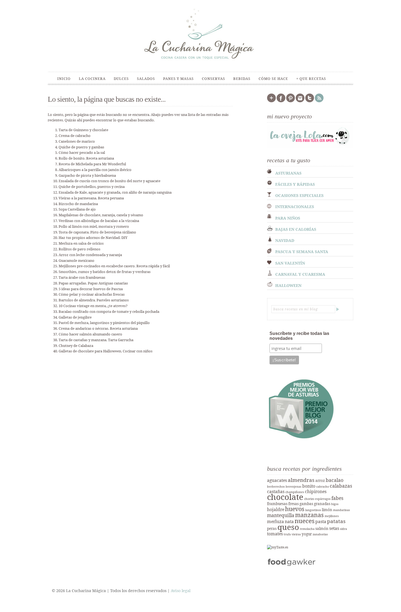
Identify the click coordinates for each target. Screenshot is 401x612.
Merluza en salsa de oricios (81, 243)
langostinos (313, 510)
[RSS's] (319, 101)
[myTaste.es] (277, 547)
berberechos (276, 486)
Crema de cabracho (75, 135)
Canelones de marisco (77, 141)
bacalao (334, 480)
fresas (293, 503)
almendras (301, 480)
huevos (294, 509)
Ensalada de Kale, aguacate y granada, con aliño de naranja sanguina (115, 192)
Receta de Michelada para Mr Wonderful (92, 163)
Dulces (121, 78)
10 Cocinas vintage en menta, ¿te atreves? (93, 305)
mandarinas (341, 510)
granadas (322, 503)
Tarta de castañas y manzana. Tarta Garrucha (96, 339)
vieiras (296, 534)
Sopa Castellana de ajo (77, 209)
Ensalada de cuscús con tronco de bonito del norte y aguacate (109, 180)
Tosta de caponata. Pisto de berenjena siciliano (97, 232)
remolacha (307, 529)
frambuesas (277, 503)
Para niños (287, 218)
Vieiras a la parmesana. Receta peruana (91, 198)
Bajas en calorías (295, 229)
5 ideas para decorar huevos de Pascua (91, 288)
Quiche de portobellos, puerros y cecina (92, 186)
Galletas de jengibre (75, 317)
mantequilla (280, 515)
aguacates (277, 480)
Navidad (284, 240)
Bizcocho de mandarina (78, 203)
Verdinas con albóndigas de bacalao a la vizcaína (99, 220)
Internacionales (294, 206)
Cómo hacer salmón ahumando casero (90, 334)
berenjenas (293, 486)
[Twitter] (309, 101)
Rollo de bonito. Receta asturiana (86, 158)
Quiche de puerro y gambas (81, 147)
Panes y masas (178, 78)
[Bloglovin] (271, 101)
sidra (343, 529)
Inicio (64, 78)
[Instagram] (300, 101)
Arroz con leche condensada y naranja (90, 254)
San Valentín (290, 263)
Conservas (213, 78)
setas (334, 528)
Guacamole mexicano (76, 260)
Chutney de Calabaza (76, 345)
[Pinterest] (290, 101)
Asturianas (288, 173)
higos (335, 504)
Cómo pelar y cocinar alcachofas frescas (92, 294)
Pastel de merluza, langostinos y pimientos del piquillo (104, 322)
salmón (321, 528)
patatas (336, 521)
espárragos (323, 499)
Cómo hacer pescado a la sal (82, 152)
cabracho (322, 486)
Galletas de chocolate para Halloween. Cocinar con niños (105, 351)
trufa (287, 534)
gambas (306, 503)
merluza (275, 521)
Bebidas (241, 78)
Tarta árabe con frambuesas (82, 277)
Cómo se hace (273, 78)
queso (288, 527)
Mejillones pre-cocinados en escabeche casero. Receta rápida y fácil (114, 265)
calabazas (341, 485)
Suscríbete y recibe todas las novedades (299, 336)
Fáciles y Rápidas (295, 184)
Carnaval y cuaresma (300, 274)
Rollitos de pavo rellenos (79, 249)
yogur (307, 534)
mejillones (332, 516)
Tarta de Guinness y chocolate (83, 129)
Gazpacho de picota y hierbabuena (87, 175)
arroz (320, 480)
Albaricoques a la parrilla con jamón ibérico (95, 169)
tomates (275, 534)
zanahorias (320, 534)
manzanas (309, 515)
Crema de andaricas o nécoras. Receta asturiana (98, 328)
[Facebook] (281, 101)
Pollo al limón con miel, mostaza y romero (94, 226)
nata (289, 521)
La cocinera (92, 78)
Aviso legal (180, 590)
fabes (337, 498)
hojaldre (275, 509)
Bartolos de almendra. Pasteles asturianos (94, 300)
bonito (308, 486)
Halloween (288, 285)
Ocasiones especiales (299, 195)
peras (272, 528)
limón (327, 509)
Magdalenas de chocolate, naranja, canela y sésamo (101, 214)
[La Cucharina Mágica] (200, 62)
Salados (146, 78)
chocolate (285, 496)
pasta (320, 521)
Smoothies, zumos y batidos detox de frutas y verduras (105, 271)
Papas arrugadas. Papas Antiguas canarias (93, 283)
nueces (305, 521)
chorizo (309, 499)
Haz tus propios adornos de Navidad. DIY (93, 237)
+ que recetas (311, 78)
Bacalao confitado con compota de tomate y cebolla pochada (109, 311)
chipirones (316, 491)
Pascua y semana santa (301, 251)
